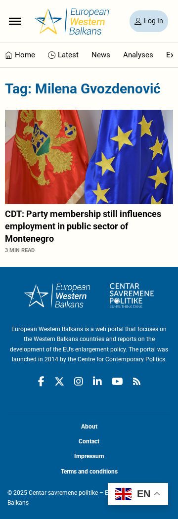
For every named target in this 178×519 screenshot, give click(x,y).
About (89, 426)
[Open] (15, 21)
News (100, 54)
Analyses (138, 54)
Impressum (89, 456)
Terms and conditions (89, 471)
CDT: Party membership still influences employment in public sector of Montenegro (83, 226)
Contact (89, 441)
